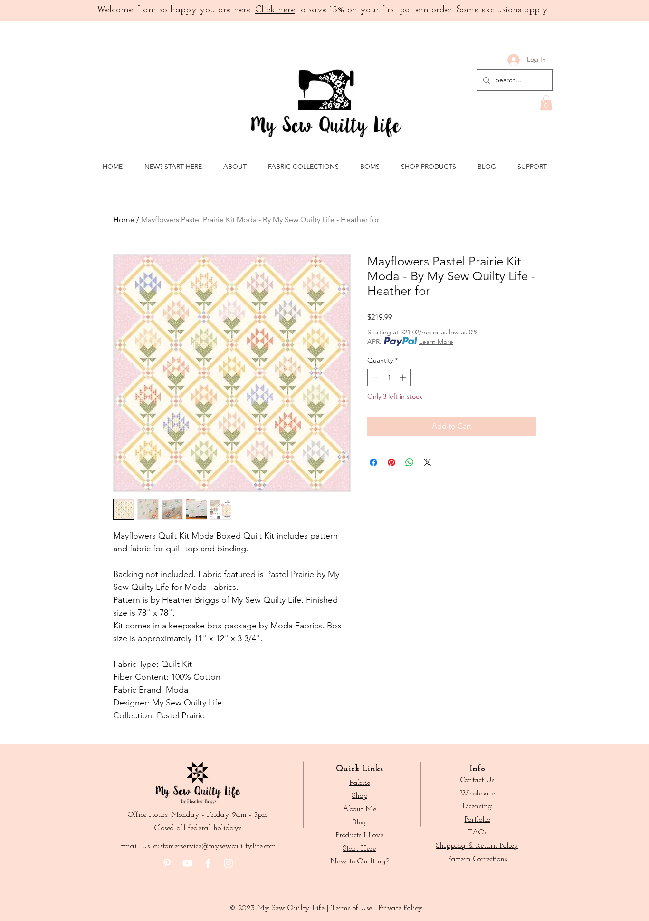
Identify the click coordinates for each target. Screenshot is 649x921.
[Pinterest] (167, 863)
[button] (546, 102)
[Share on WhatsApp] (409, 462)
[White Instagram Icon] (228, 863)
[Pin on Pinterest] (391, 462)
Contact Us (477, 780)
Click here (275, 10)
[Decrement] (375, 377)
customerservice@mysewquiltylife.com (214, 846)
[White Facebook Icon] (208, 863)
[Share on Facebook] (373, 462)
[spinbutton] (389, 377)
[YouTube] (187, 863)
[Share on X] (427, 462)
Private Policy (400, 908)
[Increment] (404, 377)
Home (123, 219)
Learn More (436, 341)
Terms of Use (351, 908)
